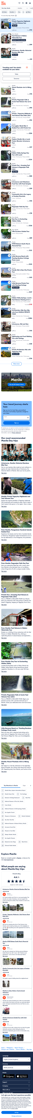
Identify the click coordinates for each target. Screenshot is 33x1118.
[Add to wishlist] (9, 20)
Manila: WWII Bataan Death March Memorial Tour (15, 942)
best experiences (8, 860)
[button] (16, 25)
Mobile (4, 1072)
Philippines (10, 1047)
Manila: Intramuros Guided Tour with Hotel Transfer (15, 1018)
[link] (16, 25)
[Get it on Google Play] (9, 1076)
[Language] (26, 3)
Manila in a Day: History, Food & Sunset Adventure (14, 991)
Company (5, 1086)
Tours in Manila (20, 1049)
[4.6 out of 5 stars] (16, 881)
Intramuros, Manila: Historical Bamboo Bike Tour (16, 889)
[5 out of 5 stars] (16, 891)
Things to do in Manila (7, 1049)
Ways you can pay (8, 1093)
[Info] (15, 15)
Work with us (6, 1089)
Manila (19, 858)
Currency (5, 1064)
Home (3, 1047)
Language (5, 1055)
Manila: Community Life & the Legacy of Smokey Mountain (16, 969)
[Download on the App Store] (22, 1076)
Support (5, 1082)
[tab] (10, 785)
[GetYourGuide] (3, 3)
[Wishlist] (19, 3)
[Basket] (23, 3)
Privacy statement (16, 432)
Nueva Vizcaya (19, 1047)
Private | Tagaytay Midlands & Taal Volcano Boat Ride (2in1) (16, 915)
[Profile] (30, 3)
